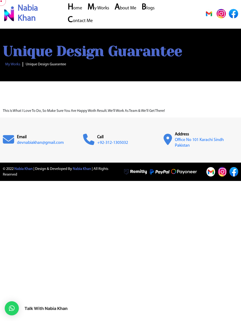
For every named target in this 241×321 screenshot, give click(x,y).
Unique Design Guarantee (46, 64)
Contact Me (80, 21)
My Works (98, 8)
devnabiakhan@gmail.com (40, 143)
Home (75, 8)
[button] (12, 308)
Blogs (148, 8)
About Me (125, 8)
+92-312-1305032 (112, 143)
